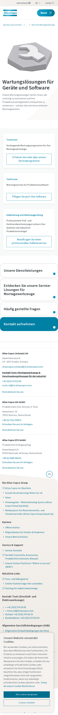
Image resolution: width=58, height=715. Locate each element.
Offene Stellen (12, 527)
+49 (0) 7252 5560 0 (11, 420)
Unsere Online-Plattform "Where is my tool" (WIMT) (28, 565)
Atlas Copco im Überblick (18, 488)
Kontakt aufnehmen (29, 324)
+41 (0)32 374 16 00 (11, 381)
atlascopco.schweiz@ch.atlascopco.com (22, 366)
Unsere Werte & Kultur (16, 536)
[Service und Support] (26, 25)
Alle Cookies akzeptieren (27, 694)
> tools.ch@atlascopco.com (19, 610)
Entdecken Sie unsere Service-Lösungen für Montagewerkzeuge (29, 290)
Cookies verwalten (26, 702)
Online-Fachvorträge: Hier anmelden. (24, 583)
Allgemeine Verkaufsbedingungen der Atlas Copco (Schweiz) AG (27, 632)
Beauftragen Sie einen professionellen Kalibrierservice (29, 241)
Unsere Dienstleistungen (29, 270)
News (8, 497)
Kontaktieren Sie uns (12, 391)
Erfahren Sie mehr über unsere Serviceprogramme (29, 158)
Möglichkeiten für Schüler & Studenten (24, 532)
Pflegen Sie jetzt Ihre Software (29, 196)
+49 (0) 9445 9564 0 (11, 458)
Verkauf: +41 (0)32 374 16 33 (19, 614)
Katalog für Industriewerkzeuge (21, 588)
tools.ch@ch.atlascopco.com (17, 385)
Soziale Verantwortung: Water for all (24, 492)
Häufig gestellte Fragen (29, 309)
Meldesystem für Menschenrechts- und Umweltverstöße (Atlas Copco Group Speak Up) (29, 512)
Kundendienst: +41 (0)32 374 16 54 (22, 617)
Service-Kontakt (13, 550)
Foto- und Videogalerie (16, 578)
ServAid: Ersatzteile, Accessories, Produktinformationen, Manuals (21, 556)
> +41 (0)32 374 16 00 (15, 607)
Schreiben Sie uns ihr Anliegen (17, 424)
